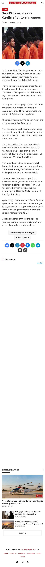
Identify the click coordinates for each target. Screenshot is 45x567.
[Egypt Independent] (22, 3)
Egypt (5, 9)
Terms (22, 557)
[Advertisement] (22, 362)
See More (22, 533)
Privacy (38, 553)
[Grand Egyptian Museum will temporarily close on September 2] (8, 525)
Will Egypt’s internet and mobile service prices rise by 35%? (28, 513)
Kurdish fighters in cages (23, 232)
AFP (5, 23)
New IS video (23, 237)
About (6, 553)
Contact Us (21, 553)
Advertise (13, 553)
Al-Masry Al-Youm (28, 550)
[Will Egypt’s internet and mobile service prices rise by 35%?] (8, 515)
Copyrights (31, 553)
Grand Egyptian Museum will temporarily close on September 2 (29, 523)
